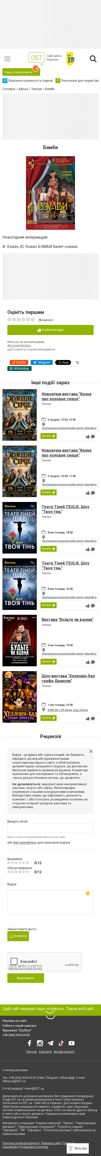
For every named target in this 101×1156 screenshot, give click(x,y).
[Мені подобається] (88, 436)
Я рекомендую (52, 330)
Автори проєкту (64, 1051)
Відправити (25, 978)
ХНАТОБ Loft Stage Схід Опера (68, 710)
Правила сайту (51, 1143)
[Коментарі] (93, 436)
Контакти (45, 1051)
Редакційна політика (33, 1147)
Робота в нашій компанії (19, 1026)
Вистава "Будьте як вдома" (68, 619)
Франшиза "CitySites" (17, 1030)
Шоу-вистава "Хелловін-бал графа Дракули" (68, 678)
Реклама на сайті (14, 1021)
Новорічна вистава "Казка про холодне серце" (66, 396)
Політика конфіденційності (21, 1143)
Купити (46, 435)
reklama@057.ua (14, 1081)
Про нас (31, 1051)
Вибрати (20, 936)
